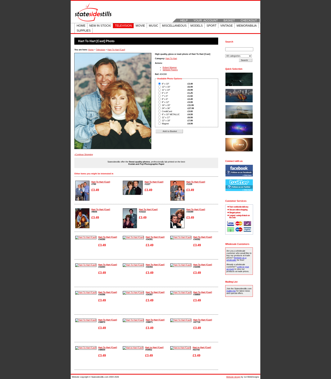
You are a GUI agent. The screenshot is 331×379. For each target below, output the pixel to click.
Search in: (230, 53)
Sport (211, 25)
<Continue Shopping (83, 154)
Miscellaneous (174, 25)
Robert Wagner (170, 67)
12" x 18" (166, 120)
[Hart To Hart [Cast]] (82, 200)
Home (81, 25)
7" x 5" (165, 96)
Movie (140, 25)
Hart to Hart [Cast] (154, 347)
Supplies (84, 30)
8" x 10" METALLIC (171, 114)
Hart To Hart (171, 58)
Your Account (205, 20)
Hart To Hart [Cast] (116, 49)
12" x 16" (166, 87)
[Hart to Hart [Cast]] (133, 347)
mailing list (231, 291)
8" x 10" (165, 84)
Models (196, 25)
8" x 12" (165, 102)
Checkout (249, 20)
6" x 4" (165, 93)
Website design (233, 377)
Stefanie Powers (170, 70)
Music (153, 25)
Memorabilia (247, 25)
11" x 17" (166, 117)
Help (184, 20)
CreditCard (167, 111)
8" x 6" (165, 99)
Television (123, 25)
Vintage (226, 25)
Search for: (230, 46)
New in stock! (100, 25)
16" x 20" (166, 105)
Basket (229, 20)
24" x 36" (166, 108)
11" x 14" (166, 90)
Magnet (165, 123)
